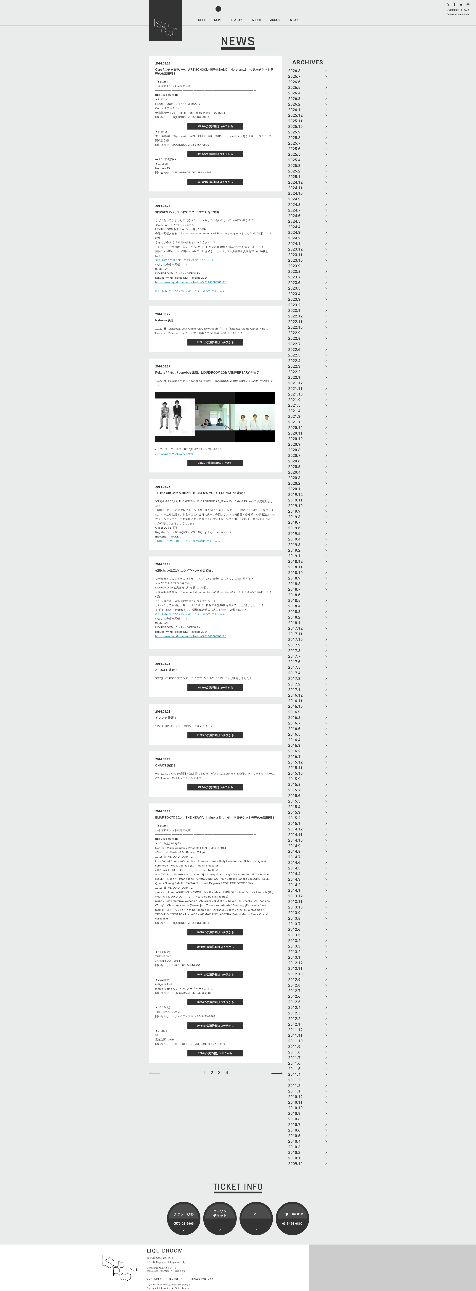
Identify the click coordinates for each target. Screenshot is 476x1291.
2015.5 (294, 801)
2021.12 (295, 383)
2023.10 (295, 260)
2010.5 (294, 1136)
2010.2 (294, 1152)
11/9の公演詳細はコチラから (215, 181)
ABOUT (257, 20)
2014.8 (294, 851)
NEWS (218, 20)
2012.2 (294, 1019)
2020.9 (294, 444)
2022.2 (294, 372)
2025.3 (294, 165)
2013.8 (294, 918)
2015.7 (294, 790)
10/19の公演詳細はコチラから (215, 946)
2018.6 (294, 595)
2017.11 (295, 634)
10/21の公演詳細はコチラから (215, 974)
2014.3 (294, 879)
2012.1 (294, 1024)
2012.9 (294, 980)
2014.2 (294, 885)
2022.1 (294, 377)
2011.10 (295, 1041)
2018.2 (294, 617)
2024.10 (295, 193)
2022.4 (294, 361)
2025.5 (294, 154)
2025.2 (294, 171)
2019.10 (295, 506)
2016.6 (294, 729)
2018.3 (294, 612)
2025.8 (294, 138)
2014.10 (295, 840)
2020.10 (295, 439)
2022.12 (295, 316)
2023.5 (294, 288)
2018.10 (295, 573)
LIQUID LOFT (453, 10)
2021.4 (294, 411)
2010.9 (294, 1113)
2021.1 (294, 422)
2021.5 (294, 405)
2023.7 (294, 277)
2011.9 (294, 1046)
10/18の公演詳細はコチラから (215, 932)
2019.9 (294, 511)
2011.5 (294, 1069)
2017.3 (294, 678)
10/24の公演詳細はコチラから (215, 1002)
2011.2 (294, 1085)
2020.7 (294, 455)
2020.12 (295, 428)
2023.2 (294, 305)
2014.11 (295, 835)
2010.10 (295, 1108)
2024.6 (294, 216)
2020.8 (294, 450)
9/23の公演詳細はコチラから (215, 126)
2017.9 (294, 645)
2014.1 (294, 890)
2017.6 (294, 662)
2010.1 (294, 1158)
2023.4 (294, 294)
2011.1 (294, 1091)
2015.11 (295, 768)
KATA (466, 10)
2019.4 (294, 539)
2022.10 (295, 327)
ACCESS (276, 20)
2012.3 (294, 1013)
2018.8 (294, 584)
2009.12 (295, 1164)
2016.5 (294, 734)
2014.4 (294, 874)
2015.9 (294, 779)
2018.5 (294, 600)
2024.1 (294, 244)
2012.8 (294, 985)
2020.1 (294, 489)
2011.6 (294, 1063)
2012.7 (294, 991)
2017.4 (294, 673)
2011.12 (295, 1030)
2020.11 (295, 433)
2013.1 (294, 957)
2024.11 (295, 188)
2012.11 (295, 968)
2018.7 (294, 589)
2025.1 (294, 177)
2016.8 (294, 717)
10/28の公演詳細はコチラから (215, 1025)
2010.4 (294, 1141)
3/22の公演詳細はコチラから (215, 687)
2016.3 (294, 745)
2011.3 (294, 1080)
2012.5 (294, 1002)
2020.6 (294, 461)
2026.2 (294, 104)
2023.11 (295, 255)
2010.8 (294, 1119)
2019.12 (295, 494)
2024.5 (294, 221)
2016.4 (294, 740)
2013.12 (295, 896)
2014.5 (294, 868)
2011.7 (294, 1058)
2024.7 (294, 210)
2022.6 (294, 349)
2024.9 (294, 199)
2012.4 (294, 1007)
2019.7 (294, 522)
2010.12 (295, 1097)
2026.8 (294, 71)
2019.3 (294, 545)
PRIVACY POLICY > (201, 1278)
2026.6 (294, 82)
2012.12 (295, 963)
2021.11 (295, 388)
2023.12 (295, 249)
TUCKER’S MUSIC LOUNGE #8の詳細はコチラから (187, 541)
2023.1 (294, 310)
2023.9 (294, 266)
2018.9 (294, 578)
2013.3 (294, 946)
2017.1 (294, 690)
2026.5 (294, 87)
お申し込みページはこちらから (174, 453)
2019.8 (294, 517)
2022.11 (295, 322)
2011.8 (294, 1052)
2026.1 (294, 110)
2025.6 (294, 149)
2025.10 (295, 126)
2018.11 (295, 567)
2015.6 (294, 796)
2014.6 (294, 862)
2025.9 (294, 132)
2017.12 (295, 628)
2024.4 (294, 227)
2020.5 (294, 467)
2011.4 (294, 1074)
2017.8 (294, 651)
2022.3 (294, 366)
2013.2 (294, 952)
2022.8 (294, 338)
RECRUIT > (175, 1278)
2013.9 (294, 913)
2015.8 (294, 784)
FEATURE (237, 20)
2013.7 (294, 924)
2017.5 (294, 667)
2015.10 (295, 773)
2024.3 (294, 232)
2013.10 (295, 907)
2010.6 (294, 1130)
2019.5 (294, 533)
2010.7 (294, 1125)
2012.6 (294, 996)
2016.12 (295, 695)
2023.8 (294, 271)
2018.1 (294, 623)
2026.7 (294, 76)
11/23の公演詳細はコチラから (215, 735)
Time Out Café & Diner (457, 14)
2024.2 (294, 238)
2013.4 (294, 941)
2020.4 (294, 472)
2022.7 (294, 344)
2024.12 (295, 182)
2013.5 (294, 935)
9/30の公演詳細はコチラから (215, 154)
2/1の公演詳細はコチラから (215, 1053)
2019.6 (294, 528)
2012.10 (295, 974)
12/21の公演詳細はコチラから (215, 342)
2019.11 (295, 500)
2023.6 (294, 283)
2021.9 (294, 400)
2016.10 (295, 706)
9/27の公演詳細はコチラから (215, 787)
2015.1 (294, 823)
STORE (294, 20)
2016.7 (294, 723)
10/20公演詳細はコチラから (215, 462)
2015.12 (295, 762)
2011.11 (295, 1035)
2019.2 (294, 550)
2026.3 (294, 99)
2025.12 (295, 115)
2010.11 (295, 1102)
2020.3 (294, 478)
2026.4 (294, 93)
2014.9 (294, 846)
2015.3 (294, 812)
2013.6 (294, 929)
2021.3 (294, 416)
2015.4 (294, 807)
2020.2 (294, 483)
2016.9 (294, 712)
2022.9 (294, 333)
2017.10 (295, 639)
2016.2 (294, 751)
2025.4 (294, 160)
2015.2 (294, 818)
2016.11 (295, 701)
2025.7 (294, 143)
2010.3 (294, 1147)
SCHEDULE (198, 20)
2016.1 (294, 757)
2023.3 (294, 299)
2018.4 (294, 606)
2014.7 (294, 857)
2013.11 (295, 901)
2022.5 (294, 355)
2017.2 (294, 684)
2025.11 (295, 121)
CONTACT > (154, 1278)
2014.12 (295, 829)
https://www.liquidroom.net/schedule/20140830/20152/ (190, 282)
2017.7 (294, 656)
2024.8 (294, 204)
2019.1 (294, 556)
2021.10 (295, 394)
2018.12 (295, 561)
